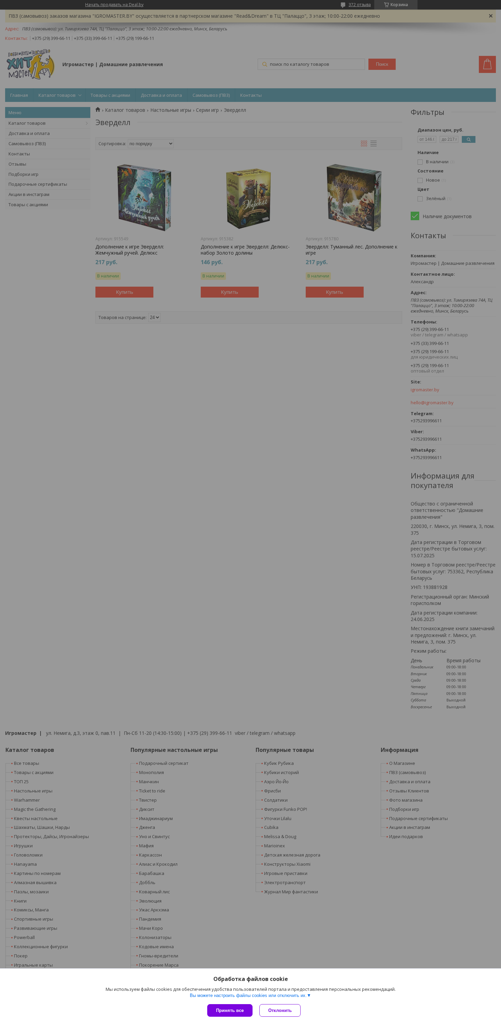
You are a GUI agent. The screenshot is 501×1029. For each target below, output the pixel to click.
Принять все (230, 1010)
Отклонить (280, 1010)
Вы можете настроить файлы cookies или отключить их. (248, 995)
